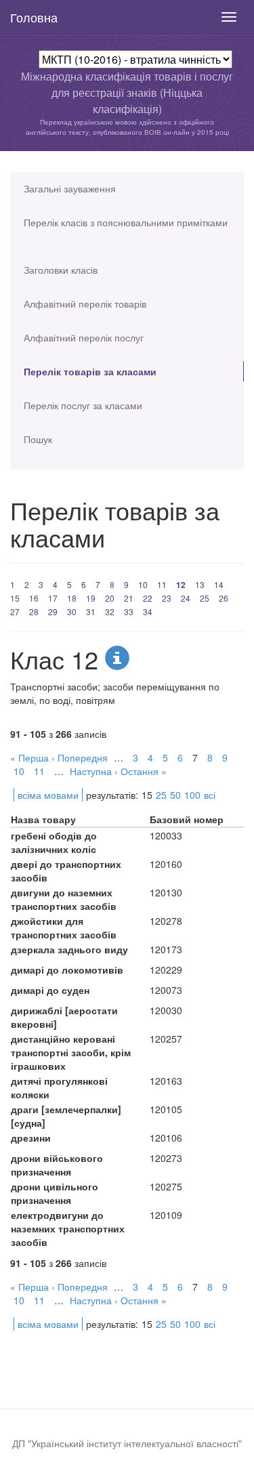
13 (200, 584)
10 (143, 584)
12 (181, 585)
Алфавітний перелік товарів (85, 303)
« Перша (29, 757)
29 (53, 611)
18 (72, 598)
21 (128, 598)
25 (204, 598)
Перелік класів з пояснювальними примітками (126, 222)
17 (53, 598)
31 (91, 611)
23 (166, 598)
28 (34, 611)
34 (147, 611)
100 (192, 795)
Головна (34, 17)
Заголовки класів (61, 269)
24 (185, 598)
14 (219, 584)
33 (128, 611)
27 (15, 611)
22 (147, 598)
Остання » (144, 771)
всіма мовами (48, 795)
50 (175, 795)
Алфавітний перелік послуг (84, 337)
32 (109, 611)
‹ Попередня (79, 757)
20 (109, 598)
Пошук (38, 439)
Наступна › (94, 771)
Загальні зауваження (70, 188)
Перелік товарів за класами (90, 371)
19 (91, 598)
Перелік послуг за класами (83, 405)
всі (209, 795)
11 (162, 584)
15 (15, 598)
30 (72, 611)
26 (223, 598)
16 (34, 598)
